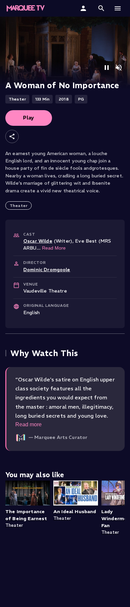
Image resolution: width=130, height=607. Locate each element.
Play (28, 117)
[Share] (12, 136)
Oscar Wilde (37, 241)
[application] (65, 53)
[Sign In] (84, 8)
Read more (28, 424)
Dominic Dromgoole (46, 270)
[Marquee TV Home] (25, 8)
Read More (54, 248)
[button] (101, 8)
